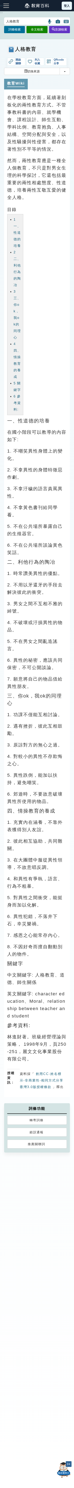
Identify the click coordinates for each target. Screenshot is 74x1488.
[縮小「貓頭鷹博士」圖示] (69, 1464)
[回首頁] (37, 5)
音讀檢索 (61, 29)
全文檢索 (37, 29)
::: (1, 12)
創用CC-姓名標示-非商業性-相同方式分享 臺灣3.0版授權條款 (41, 1080)
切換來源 (33, 71)
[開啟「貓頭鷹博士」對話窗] (64, 1470)
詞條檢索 (14, 29)
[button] (49, 21)
